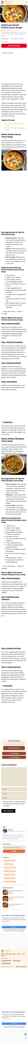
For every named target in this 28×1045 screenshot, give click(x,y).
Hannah (6, 39)
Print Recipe (15, 753)
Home (2, 954)
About (13, 954)
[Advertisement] (14, 68)
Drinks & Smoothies (10, 878)
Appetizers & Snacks (10, 871)
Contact (18, 954)
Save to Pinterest (15, 748)
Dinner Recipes (9, 864)
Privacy (23, 954)
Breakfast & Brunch (10, 860)
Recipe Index (8, 954)
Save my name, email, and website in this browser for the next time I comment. (14, 804)
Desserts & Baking (10, 874)
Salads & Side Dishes (10, 881)
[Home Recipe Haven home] (5, 951)
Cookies (3, 955)
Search (14, 851)
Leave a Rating (15, 757)
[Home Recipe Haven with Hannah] (7, 2)
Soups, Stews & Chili (10, 867)
